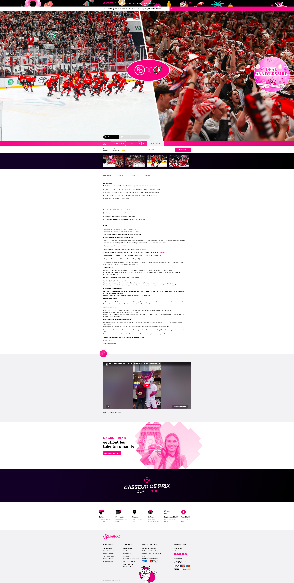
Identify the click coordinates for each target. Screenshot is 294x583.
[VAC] (144, 561)
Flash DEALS (126, 551)
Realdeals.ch (163, 252)
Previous (104, 161)
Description (107, 175)
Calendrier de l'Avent (128, 567)
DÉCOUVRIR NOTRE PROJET (112, 453)
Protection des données (109, 558)
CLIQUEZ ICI (110, 340)
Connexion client (107, 548)
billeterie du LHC (121, 246)
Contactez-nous (178, 548)
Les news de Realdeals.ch (148, 548)
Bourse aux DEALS (127, 553)
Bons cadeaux (126, 556)
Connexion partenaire (108, 551)
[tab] (110, 175)
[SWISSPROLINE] (154, 561)
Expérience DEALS (127, 548)
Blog (143, 556)
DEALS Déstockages (128, 564)
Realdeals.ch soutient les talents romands (152, 551)
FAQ (175, 551)
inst (177, 554)
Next (190, 161)
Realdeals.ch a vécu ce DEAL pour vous (152, 553)
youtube (183, 554)
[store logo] (109, 3)
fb (175, 554)
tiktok (180, 554)
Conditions (120, 175)
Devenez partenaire (108, 553)
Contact (133, 175)
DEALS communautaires (129, 561)
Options (147, 175)
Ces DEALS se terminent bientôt (131, 558)
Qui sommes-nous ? (108, 561)
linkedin (186, 554)
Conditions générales (108, 556)
